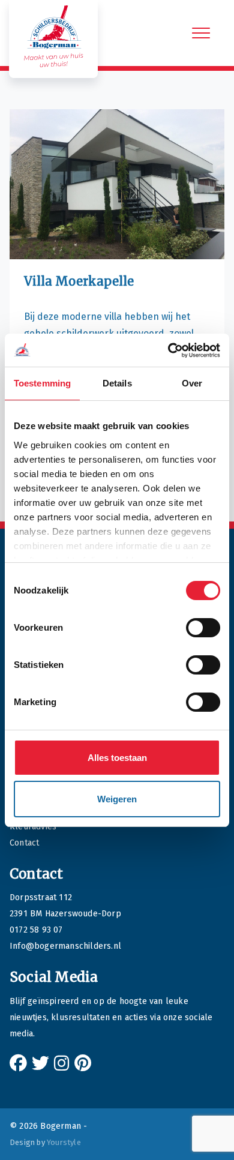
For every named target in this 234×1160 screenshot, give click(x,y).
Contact (24, 843)
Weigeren (117, 799)
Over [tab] (192, 383)
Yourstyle (64, 1142)
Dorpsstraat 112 (41, 897)
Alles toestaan (117, 758)
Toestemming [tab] (42, 383)
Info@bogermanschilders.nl (65, 946)
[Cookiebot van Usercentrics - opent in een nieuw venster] (168, 350)
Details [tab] (117, 383)
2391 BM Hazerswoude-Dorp (65, 914)
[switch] (203, 627)
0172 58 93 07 (36, 930)
